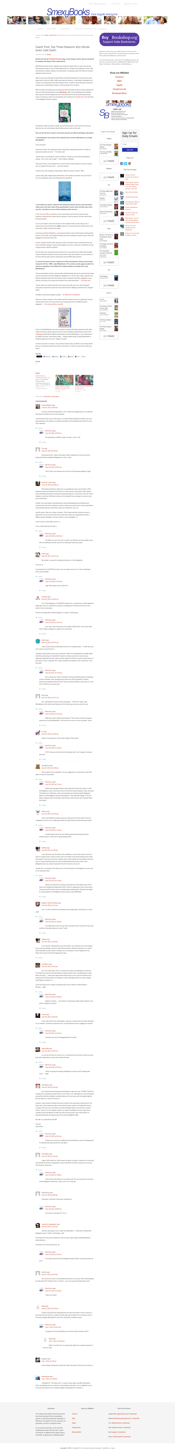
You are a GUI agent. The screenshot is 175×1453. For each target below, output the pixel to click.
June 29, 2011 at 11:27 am (50, 697)
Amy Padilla (103, 330)
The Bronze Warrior (105, 320)
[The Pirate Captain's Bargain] (116, 331)
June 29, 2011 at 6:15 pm (53, 1033)
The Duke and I (79, 97)
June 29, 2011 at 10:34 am (53, 581)
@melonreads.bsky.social (122, 1418)
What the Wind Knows (106, 211)
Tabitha (44, 848)
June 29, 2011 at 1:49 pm (50, 941)
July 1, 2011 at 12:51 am (53, 1327)
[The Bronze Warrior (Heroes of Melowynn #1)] (116, 323)
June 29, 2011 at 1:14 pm (53, 880)
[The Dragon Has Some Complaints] (116, 247)
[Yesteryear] (116, 317)
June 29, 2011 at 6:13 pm (53, 1136)
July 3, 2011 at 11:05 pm (49, 1379)
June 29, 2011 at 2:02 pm (50, 966)
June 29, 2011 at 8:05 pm (50, 1195)
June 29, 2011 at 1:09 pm (53, 748)
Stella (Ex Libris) (47, 482)
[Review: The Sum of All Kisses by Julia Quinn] (84, 380)
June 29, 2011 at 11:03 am (53, 673)
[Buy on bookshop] (119, 45)
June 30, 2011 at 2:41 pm (53, 1254)
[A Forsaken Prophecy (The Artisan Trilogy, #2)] (116, 209)
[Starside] (116, 202)
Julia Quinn (63, 92)
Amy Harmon (103, 213)
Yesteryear (103, 313)
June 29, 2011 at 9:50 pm (53, 1209)
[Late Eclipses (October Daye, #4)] (116, 280)
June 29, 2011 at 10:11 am (50, 556)
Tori (43, 448)
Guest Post (47, 396)
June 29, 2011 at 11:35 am (53, 714)
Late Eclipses (104, 276)
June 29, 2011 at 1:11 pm (53, 784)
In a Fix (102, 299)
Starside (102, 198)
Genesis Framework (94, 1448)
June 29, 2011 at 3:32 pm (50, 1051)
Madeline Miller (104, 153)
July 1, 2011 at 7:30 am (49, 1361)
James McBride (104, 309)
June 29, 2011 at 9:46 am (50, 451)
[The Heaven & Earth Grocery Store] (116, 310)
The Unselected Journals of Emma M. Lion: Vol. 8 (106, 253)
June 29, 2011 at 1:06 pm (50, 850)
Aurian (44, 1014)
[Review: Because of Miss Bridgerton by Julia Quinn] (64, 380)
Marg (43, 1306)
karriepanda (45, 1376)
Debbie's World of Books (50, 903)
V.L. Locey (103, 321)
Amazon (119, 77)
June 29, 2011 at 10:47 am (50, 642)
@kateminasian (117, 1427)
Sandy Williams (47, 405)
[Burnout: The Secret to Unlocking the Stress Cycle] (116, 239)
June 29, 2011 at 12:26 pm (50, 768)
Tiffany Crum (103, 194)
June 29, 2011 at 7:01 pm (50, 1156)
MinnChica (48, 431)
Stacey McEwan (104, 206)
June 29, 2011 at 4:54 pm (50, 1087)
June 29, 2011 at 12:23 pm (50, 734)
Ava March (45, 964)
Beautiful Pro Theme (79, 1448)
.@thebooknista (116, 1423)
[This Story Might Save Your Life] (116, 195)
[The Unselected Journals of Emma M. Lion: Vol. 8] (116, 254)
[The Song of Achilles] (116, 155)
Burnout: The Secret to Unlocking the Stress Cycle (106, 237)
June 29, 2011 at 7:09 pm (53, 1175)
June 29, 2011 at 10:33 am (53, 536)
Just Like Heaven (42, 223)
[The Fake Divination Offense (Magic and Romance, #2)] (116, 149)
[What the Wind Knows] (116, 215)
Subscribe (130, 150)
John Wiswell (104, 247)
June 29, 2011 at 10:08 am (50, 485)
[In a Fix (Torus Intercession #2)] (116, 303)
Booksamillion (119, 93)
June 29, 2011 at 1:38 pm (53, 921)
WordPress (106, 1448)
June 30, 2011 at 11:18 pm (50, 1308)
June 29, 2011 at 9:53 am (53, 467)
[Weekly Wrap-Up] (45, 382)
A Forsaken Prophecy (106, 205)
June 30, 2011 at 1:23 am (50, 1226)
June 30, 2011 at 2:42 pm (53, 1291)
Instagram (114, 1432)
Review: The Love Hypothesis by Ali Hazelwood (130, 228)
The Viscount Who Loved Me (46, 214)
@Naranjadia (118, 1436)
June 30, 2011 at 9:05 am (50, 1274)
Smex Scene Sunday (131, 192)
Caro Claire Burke (105, 314)
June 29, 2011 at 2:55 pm (50, 1017)
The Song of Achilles (106, 152)
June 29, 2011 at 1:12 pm (53, 830)
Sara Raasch (104, 148)
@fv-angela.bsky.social (120, 1414)
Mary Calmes (104, 300)
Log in (113, 1448)
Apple (119, 85)
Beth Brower (103, 256)
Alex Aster (103, 199)
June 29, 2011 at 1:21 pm (50, 905)
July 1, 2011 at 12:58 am (57, 1341)
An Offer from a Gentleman (71, 295)
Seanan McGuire (104, 277)
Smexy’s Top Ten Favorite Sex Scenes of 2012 (132, 177)
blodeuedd (45, 1048)
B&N (119, 81)
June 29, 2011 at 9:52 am (53, 433)
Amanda (44, 597)
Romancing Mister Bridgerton (46, 233)
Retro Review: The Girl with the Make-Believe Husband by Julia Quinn (132, 220)
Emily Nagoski (104, 240)
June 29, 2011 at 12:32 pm (50, 814)
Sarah (43, 553)
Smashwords (119, 89)
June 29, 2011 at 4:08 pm (53, 997)
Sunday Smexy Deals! (131, 197)
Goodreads (133, 1414)
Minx (38, 242)
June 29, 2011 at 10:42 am (50, 599)
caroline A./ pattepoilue (49, 1224)
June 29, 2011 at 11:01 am (53, 622)
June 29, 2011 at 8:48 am (50, 407)
